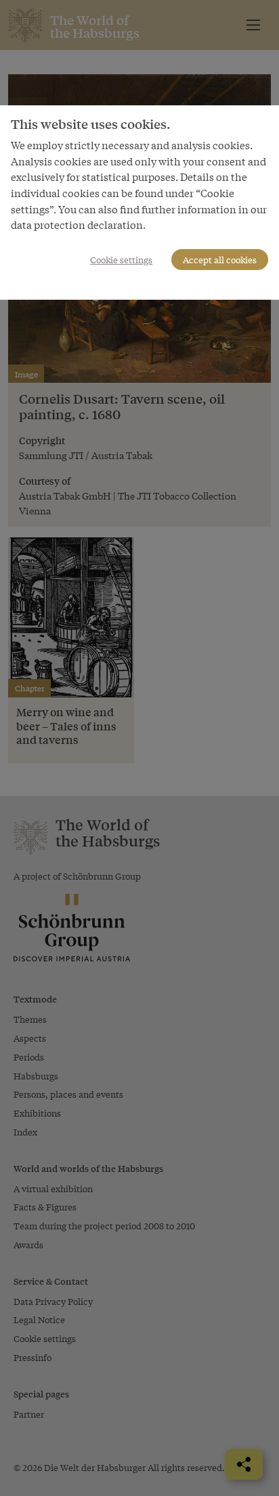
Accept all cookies (220, 259)
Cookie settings (121, 259)
